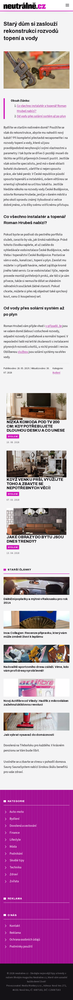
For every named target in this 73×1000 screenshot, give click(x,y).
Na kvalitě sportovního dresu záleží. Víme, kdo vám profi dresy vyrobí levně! (36, 668)
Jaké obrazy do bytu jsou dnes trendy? (35, 539)
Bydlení (56, 372)
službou (23, 352)
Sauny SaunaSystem (17, 767)
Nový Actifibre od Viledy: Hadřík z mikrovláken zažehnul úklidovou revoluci (36, 702)
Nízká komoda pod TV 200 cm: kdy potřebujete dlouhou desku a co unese (36, 426)
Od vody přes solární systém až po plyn (41, 116)
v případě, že (54, 326)
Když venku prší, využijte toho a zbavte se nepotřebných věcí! (35, 483)
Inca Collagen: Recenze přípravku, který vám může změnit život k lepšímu (35, 634)
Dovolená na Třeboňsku (19, 745)
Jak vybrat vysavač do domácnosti (29, 734)
